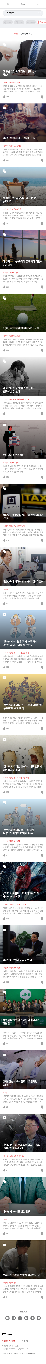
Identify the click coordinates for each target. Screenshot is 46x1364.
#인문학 (28, 399)
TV (38, 4)
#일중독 (5, 968)
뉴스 (23, 4)
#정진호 (15, 1156)
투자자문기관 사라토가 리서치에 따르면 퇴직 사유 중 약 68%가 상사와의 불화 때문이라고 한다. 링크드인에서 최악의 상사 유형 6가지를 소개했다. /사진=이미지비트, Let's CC (23, 596)
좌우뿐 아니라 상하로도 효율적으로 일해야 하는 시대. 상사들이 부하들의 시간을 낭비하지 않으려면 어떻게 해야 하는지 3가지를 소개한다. (23, 469)
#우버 (14, 526)
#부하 (9, 272)
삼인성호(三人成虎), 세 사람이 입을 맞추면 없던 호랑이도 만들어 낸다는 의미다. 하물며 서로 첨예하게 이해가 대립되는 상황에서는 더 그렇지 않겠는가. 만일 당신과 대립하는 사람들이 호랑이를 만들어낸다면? (23, 405)
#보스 (9, 82)
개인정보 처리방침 (8, 1340)
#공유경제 (21, 526)
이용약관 (25, 1340)
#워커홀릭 (13, 968)
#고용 (5, 209)
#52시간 (15, 272)
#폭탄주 (5, 1283)
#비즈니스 (17, 146)
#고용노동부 (11, 209)
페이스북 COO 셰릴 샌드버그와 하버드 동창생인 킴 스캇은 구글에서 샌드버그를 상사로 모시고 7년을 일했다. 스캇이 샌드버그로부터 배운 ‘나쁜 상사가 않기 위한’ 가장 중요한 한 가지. (23, 89)
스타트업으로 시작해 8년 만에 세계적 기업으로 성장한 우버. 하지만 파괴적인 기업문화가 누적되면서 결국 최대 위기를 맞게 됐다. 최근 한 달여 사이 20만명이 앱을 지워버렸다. (23, 532)
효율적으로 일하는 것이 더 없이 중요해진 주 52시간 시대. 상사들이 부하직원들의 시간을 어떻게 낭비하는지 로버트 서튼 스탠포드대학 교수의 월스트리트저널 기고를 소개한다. (23, 279)
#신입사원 (13, 1283)
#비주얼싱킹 (7, 1156)
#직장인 (5, 589)
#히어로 (25, 904)
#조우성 (5, 146)
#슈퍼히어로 (16, 904)
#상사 (5, 82)
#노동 (19, 209)
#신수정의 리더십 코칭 (17, 653)
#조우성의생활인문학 (17, 399)
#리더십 (29, 653)
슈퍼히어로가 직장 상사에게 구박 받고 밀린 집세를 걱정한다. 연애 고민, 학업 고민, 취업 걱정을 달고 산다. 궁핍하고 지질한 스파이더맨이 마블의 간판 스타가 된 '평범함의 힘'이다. (23, 911)
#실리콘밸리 (7, 526)
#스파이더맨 (7, 904)
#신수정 (5, 653)
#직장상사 (16, 82)
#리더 (11, 146)
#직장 (5, 1219)
